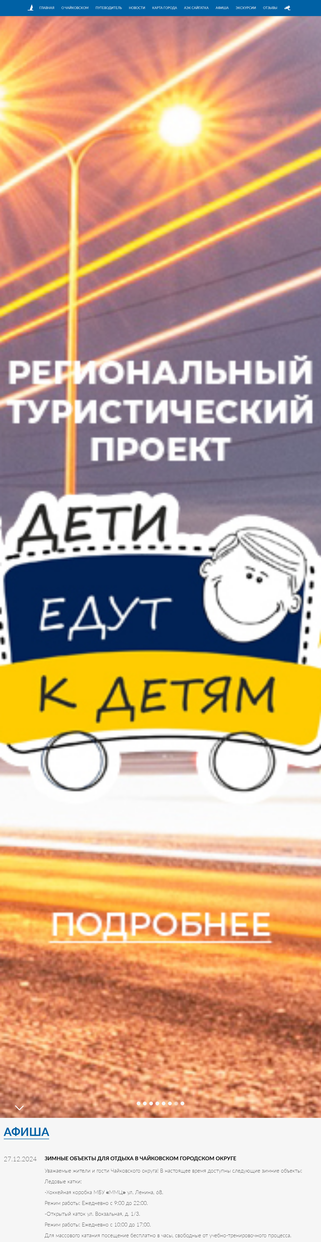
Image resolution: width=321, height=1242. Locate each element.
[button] (138, 1103)
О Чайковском (75, 8)
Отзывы (270, 8)
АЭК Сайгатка (196, 8)
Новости (137, 8)
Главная (46, 8)
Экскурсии (246, 8)
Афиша (222, 8)
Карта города (164, 8)
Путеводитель (109, 8)
